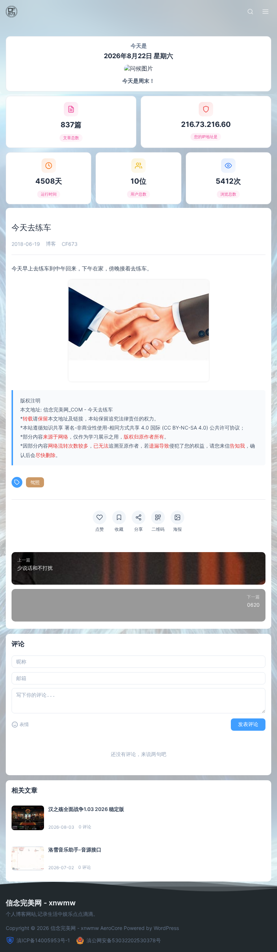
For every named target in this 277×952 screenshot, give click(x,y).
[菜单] (265, 11)
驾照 (35, 482)
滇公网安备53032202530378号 (124, 940)
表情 (24, 724)
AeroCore (111, 928)
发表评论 (248, 724)
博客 (51, 243)
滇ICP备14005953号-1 (43, 940)
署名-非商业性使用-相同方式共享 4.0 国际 (113, 427)
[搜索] (250, 11)
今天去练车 (100, 409)
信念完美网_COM (63, 409)
